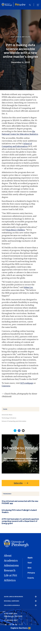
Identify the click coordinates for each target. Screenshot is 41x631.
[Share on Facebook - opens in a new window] (19, 430)
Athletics (10, 580)
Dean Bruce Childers (15, 230)
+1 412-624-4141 (10, 620)
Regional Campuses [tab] (11, 601)
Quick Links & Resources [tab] (13, 596)
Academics (11, 560)
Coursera (6, 386)
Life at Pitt (10, 575)
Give (29, 568)
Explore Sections (19, 628)
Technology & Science (9, 418)
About (8, 555)
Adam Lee (28, 287)
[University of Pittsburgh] (16, 543)
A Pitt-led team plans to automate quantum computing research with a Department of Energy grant (20, 521)
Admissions (11, 565)
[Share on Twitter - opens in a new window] (15, 430)
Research (9, 570)
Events (31, 578)
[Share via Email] (23, 430)
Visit (30, 563)
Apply (30, 558)
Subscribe (18, 483)
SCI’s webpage (26, 383)
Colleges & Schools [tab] (12, 605)
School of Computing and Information (14, 421)
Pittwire (31, 573)
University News (7, 415)
